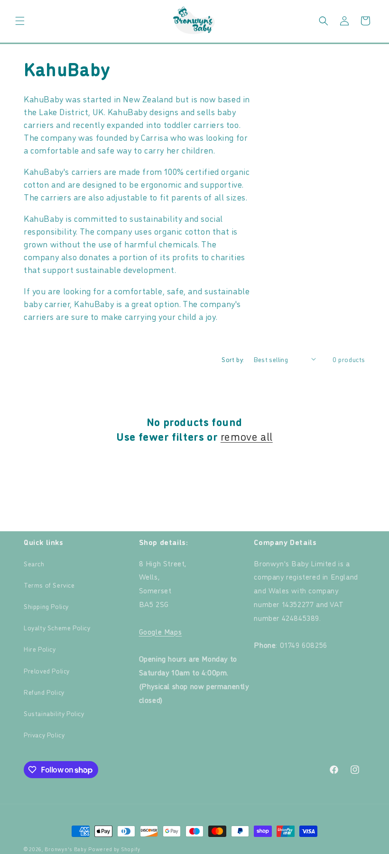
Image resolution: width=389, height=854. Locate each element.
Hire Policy (40, 648)
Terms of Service (49, 584)
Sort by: (233, 358)
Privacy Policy (44, 734)
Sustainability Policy (54, 713)
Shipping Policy (46, 605)
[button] (19, 20)
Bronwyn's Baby (66, 849)
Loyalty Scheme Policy (57, 627)
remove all (247, 435)
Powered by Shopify (114, 849)
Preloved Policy (47, 670)
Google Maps (160, 631)
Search (34, 563)
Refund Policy (44, 691)
